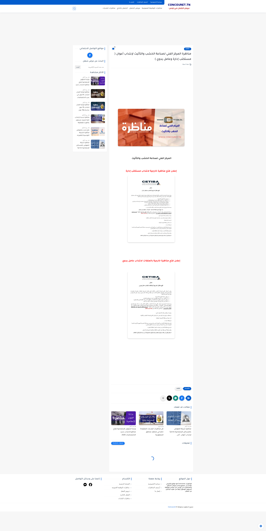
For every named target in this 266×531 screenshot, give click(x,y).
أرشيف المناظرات (142, 2)
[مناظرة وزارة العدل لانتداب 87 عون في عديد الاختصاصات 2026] (98, 93)
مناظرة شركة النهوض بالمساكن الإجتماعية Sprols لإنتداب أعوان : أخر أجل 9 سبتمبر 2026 (82, 146)
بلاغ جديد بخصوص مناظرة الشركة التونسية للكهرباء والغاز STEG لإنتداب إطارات (82, 133)
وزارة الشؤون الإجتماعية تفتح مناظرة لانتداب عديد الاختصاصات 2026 (124, 432)
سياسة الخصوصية (156, 2)
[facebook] (89, 55)
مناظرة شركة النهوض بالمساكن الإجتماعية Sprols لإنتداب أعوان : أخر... (180, 432)
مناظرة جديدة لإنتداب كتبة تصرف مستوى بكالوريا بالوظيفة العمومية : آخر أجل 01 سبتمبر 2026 (82, 120)
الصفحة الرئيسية (124, 484)
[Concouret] (179, 6)
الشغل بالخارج (122, 8)
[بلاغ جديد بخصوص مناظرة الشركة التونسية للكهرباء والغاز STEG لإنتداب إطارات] (98, 131)
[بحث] (74, 8)
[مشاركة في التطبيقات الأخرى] (163, 398)
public (188, 49)
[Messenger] (85, 485)
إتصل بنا (131, 2)
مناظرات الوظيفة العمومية (152, 8)
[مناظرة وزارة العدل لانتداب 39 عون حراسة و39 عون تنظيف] (98, 106)
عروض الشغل (134, 8)
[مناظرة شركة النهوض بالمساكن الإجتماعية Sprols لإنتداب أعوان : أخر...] (179, 418)
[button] (181, 398)
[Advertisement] (133, 29)
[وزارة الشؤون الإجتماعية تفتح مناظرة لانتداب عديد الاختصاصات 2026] (123, 418)
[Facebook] (90, 485)
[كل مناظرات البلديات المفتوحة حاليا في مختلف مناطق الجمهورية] (151, 418)
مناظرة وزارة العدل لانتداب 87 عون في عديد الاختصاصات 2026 (82, 95)
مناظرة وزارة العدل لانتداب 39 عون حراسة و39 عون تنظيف (82, 108)
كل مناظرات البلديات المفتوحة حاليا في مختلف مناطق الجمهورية (151, 432)
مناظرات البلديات (109, 8)
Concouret (172, 507)
